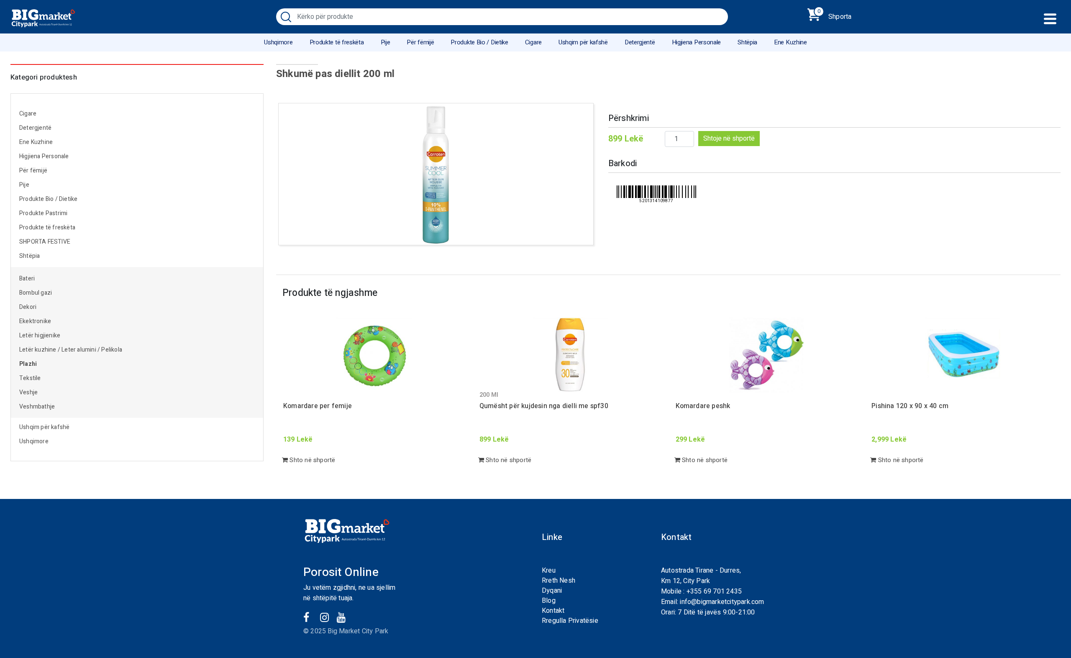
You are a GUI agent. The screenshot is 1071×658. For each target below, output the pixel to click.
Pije (385, 42)
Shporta (834, 15)
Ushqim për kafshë (583, 42)
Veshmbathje (37, 406)
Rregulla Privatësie (570, 621)
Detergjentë (640, 42)
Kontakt (553, 611)
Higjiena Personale (696, 42)
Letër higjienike (39, 335)
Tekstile (30, 378)
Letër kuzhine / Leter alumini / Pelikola (70, 349)
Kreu (549, 570)
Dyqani (552, 591)
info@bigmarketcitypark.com (722, 602)
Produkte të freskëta (337, 42)
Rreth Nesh (558, 581)
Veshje (28, 392)
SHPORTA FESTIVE (44, 241)
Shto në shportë (311, 460)
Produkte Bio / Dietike (479, 42)
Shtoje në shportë (729, 139)
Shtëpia (747, 42)
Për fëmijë (420, 42)
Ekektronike (35, 321)
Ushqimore (278, 42)
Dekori (27, 307)
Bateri (27, 278)
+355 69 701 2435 (714, 591)
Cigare (533, 42)
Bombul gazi (35, 292)
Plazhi (28, 364)
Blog (549, 601)
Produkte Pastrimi (43, 213)
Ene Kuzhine (790, 42)
